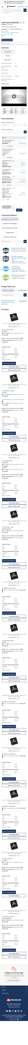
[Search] (25, 10)
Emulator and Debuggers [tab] (10, 223)
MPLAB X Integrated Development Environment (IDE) (19, 258)
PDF (23, 162)
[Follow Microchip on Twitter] (12, 1011)
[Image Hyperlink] (11, 7)
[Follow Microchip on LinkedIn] (10, 1011)
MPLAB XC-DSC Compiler (18, 275)
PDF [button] (8, 29)
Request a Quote (6, 359)
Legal (20, 1017)
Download (23, 143)
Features (7, 56)
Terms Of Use (9, 1017)
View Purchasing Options (9, 363)
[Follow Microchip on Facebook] (7, 1011)
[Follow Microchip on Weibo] (21, 1011)
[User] (22, 7)
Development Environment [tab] (10, 219)
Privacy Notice (15, 1017)
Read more (5, 84)
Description (7, 60)
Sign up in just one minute (16, 3)
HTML (23, 164)
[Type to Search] (25, 132)
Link (24, 170)
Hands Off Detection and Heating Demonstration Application (8, 302)
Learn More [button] (23, 301)
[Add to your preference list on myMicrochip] (21, 22)
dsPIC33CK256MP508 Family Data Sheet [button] (16, 29)
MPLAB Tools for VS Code (19, 248)
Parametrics (7, 51)
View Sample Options (14, 366)
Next (18, 210)
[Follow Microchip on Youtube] (15, 1011)
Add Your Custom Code (14, 370)
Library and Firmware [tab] (10, 237)
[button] (4, 30)
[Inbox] (26, 6)
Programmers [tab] (10, 232)
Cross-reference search (6, 12)
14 (13, 210)
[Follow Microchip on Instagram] (18, 1011)
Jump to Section (6, 43)
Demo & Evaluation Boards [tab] (10, 228)
